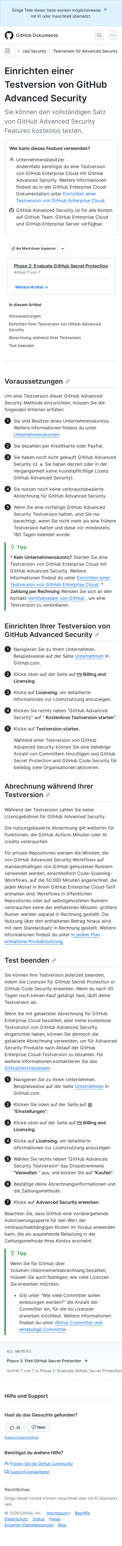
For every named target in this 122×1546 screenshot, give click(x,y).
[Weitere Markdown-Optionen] (63, 248)
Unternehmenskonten (36, 434)
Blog (62, 1524)
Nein (41, 1427)
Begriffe (82, 1513)
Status (39, 1518)
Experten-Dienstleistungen (29, 1524)
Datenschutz (16, 1518)
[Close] (105, 9)
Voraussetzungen (34, 381)
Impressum (57, 1513)
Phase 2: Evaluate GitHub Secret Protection (61, 266)
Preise (54, 1518)
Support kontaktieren (30, 1471)
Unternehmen (89, 656)
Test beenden (27, 960)
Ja (18, 1427)
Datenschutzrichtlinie (22, 1437)
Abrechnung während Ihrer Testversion (49, 790)
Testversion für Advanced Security (85, 51)
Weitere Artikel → (31, 287)
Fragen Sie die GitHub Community (41, 1463)
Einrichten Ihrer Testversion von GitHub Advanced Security (57, 630)
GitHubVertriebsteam (27, 1068)
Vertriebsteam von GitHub (56, 598)
